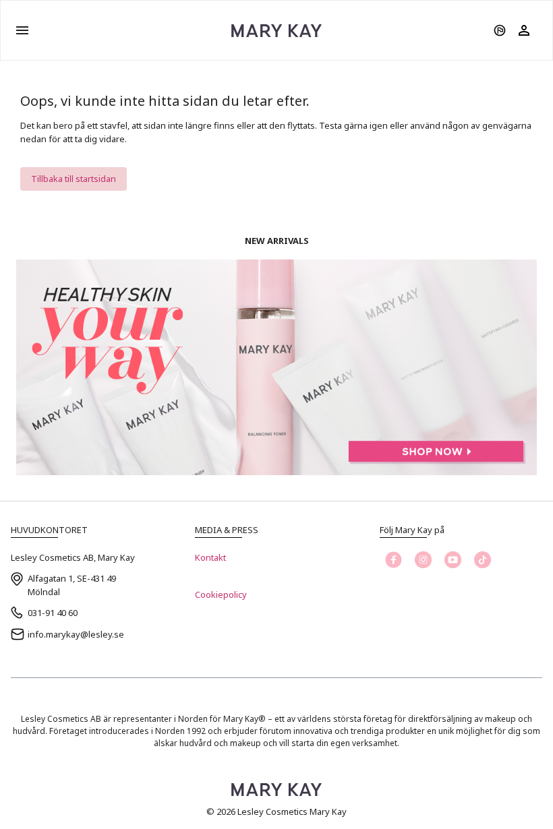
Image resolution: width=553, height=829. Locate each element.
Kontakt (210, 557)
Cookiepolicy (221, 594)
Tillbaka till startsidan (73, 179)
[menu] (22, 30)
